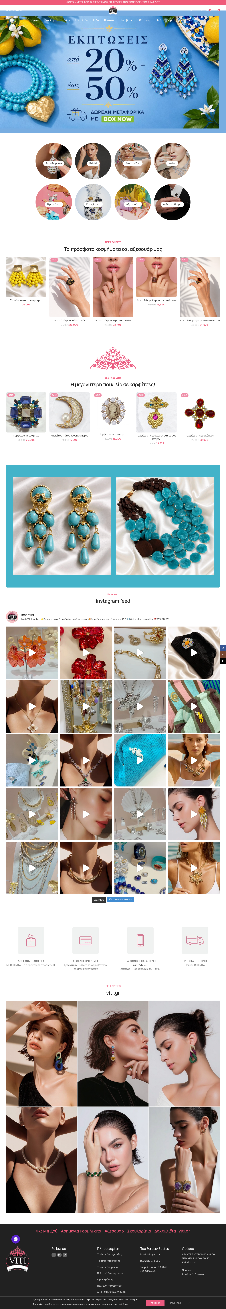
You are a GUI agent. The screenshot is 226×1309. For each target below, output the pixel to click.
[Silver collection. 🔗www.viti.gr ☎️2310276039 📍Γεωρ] (86, 814)
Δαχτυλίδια (132, 163)
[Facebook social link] (54, 1255)
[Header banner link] (113, 2)
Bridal (93, 163)
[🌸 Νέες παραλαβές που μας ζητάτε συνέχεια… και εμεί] (194, 814)
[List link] (116, 1255)
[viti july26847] (41, 1160)
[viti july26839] (184, 1160)
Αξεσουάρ (132, 204)
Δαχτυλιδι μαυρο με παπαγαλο (113, 320)
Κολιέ (172, 163)
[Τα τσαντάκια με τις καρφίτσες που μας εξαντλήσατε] (194, 706)
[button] (15, 1239)
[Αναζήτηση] (190, 10)
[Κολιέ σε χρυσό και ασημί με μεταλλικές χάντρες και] (194, 868)
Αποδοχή (155, 1302)
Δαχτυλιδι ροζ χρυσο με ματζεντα (156, 300)
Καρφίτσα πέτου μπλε (26, 435)
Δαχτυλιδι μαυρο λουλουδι (69, 320)
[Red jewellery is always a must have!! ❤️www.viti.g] (86, 653)
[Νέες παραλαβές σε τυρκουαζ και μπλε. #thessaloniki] (140, 760)
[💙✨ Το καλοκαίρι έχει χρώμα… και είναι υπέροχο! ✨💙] (140, 868)
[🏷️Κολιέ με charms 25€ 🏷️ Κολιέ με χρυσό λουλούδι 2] (86, 706)
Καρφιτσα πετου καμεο (113, 434)
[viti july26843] (113, 1054)
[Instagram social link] (59, 1255)
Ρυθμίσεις (175, 1302)
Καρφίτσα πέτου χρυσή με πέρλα (69, 435)
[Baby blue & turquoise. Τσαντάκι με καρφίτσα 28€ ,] (32, 760)
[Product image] (26, 277)
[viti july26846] (184, 1054)
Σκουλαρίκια (54, 163)
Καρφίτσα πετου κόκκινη (200, 435)
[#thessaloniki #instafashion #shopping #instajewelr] (140, 653)
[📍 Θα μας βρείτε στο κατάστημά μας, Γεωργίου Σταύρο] (86, 868)
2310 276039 (140, 965)
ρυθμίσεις (123, 1304)
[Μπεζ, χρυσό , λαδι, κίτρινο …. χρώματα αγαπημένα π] (32, 814)
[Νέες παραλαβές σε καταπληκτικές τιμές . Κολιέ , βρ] (32, 868)
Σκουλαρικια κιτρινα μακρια (26, 300)
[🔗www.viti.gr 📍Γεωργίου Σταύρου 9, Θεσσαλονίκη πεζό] (86, 760)
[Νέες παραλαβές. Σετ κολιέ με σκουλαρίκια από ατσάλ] (32, 706)
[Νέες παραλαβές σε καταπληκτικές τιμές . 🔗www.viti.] (140, 706)
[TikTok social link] (65, 1255)
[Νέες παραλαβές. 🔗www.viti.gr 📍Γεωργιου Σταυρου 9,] (194, 760)
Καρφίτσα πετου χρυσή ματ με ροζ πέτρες (156, 437)
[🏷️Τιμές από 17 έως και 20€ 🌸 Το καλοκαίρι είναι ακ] (32, 653)
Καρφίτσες (93, 204)
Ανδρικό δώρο (172, 204)
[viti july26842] (41, 1054)
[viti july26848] (113, 1160)
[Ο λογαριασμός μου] (201, 10)
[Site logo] (113, 10)
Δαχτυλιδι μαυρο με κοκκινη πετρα (200, 320)
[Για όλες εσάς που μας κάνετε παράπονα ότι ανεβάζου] (140, 814)
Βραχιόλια (53, 204)
